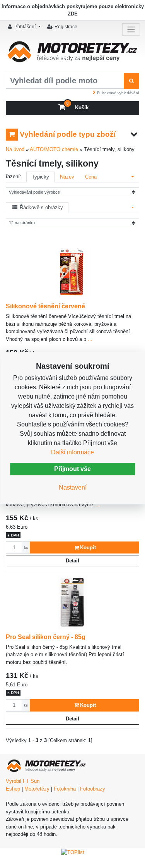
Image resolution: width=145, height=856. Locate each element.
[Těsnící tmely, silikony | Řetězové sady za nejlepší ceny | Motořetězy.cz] (72, 54)
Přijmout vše (72, 469)
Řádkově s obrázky (40, 207)
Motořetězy (36, 789)
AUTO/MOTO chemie (54, 149)
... (89, 339)
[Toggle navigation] (131, 29)
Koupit (88, 547)
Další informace (72, 452)
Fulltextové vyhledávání (118, 93)
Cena (91, 177)
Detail (72, 561)
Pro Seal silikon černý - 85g (45, 636)
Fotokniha (65, 789)
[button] (25, 27)
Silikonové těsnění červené (45, 306)
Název (67, 177)
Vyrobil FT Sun (22, 781)
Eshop (13, 789)
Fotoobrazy (92, 789)
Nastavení (73, 487)
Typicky (40, 177)
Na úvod (15, 149)
